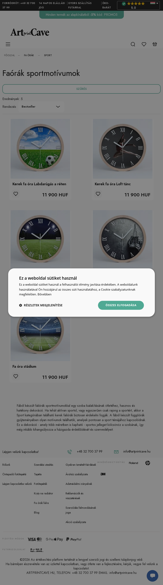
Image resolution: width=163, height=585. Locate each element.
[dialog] (81, 292)
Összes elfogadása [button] (121, 305)
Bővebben (44, 294)
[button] (40, 305)
